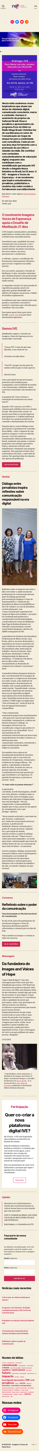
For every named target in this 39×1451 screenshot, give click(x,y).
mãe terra (29, 1383)
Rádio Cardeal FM (6, 1392)
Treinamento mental (7, 1394)
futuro (6, 1373)
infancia (22, 1377)
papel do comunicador (21, 1388)
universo (21, 1394)
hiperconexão (15, 1373)
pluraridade (31, 1388)
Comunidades (22, 1365)
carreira (4, 1362)
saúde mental (23, 1392)
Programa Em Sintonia (8, 1390)
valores (27, 1394)
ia (35, 1373)
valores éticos (5, 1396)
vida (11, 1396)
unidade (15, 1394)
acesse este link (15, 315)
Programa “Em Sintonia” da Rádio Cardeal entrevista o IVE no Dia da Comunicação (16, 1310)
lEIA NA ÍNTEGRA (11, 465)
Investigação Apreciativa (13, 1380)
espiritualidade (18, 1370)
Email (10, 1258)
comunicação (9, 1365)
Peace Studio (22, 1081)
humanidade (23, 1373)
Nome (10, 1268)
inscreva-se (19, 1278)
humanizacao (30, 1373)
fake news (29, 1370)
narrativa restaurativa (21, 1385)
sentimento (31, 1392)
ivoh (32, 1380)
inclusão (17, 1377)
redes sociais (24, 1390)
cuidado (5, 1368)
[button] (0, 51)
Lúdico (16, 1383)
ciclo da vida (18, 1362)
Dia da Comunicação (26, 1368)
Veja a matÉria (11, 944)
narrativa (6, 1385)
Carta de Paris (10, 1362)
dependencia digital (15, 1368)
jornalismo (8, 1382)
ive (28, 1379)
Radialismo (17, 1390)
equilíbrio (6, 1370)
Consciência (30, 1365)
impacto (8, 1376)
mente (23, 1383)
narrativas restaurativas (8, 1388)
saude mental (15, 1392)
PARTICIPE (19, 1180)
